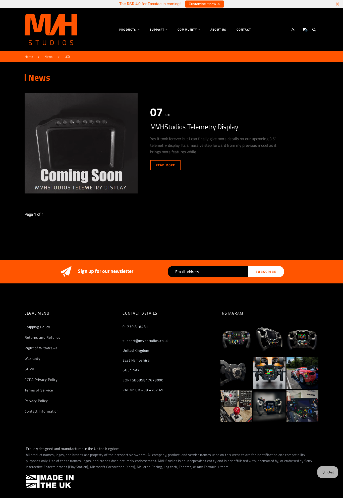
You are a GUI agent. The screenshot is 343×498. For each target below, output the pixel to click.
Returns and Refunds (43, 337)
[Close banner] (337, 4)
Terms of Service (39, 390)
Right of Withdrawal (42, 348)
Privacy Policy (36, 400)
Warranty (32, 358)
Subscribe (266, 271)
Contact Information (42, 411)
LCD (67, 56)
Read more (165, 165)
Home (29, 56)
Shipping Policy (37, 326)
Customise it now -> (204, 4)
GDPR (29, 369)
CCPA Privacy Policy (41, 379)
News (48, 56)
